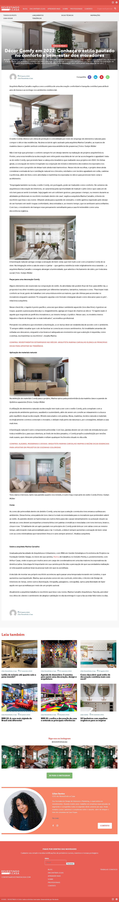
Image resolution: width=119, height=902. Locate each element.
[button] (114, 756)
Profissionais (76, 9)
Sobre (65, 9)
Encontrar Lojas (37, 9)
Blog (25, 9)
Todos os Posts (9, 15)
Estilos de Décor (59, 46)
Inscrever (70, 864)
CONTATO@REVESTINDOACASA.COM (16, 877)
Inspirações (95, 15)
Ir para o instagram (59, 775)
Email (47, 858)
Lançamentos (37, 15)
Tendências (37, 18)
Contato (89, 9)
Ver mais (55, 818)
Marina (56, 557)
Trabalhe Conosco (108, 869)
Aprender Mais (54, 9)
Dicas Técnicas (67, 15)
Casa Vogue (8, 18)
